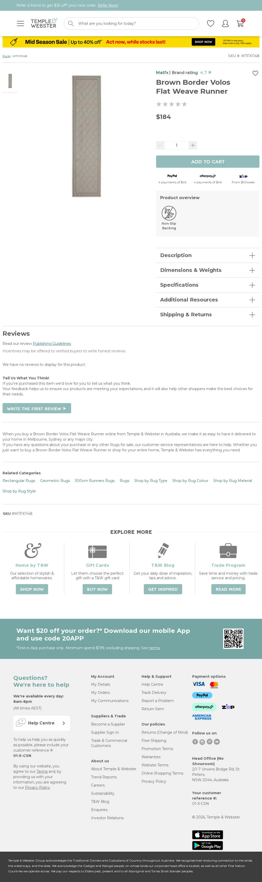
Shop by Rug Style (19, 491)
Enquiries (99, 809)
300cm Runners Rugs (95, 480)
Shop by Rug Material (232, 480)
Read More (228, 589)
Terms (42, 771)
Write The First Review (37, 409)
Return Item (152, 709)
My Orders (100, 692)
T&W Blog (100, 801)
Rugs (6, 56)
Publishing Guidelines (52, 343)
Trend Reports (104, 777)
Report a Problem (157, 700)
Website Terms (154, 765)
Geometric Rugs (55, 480)
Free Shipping (153, 740)
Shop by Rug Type (150, 480)
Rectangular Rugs (19, 480)
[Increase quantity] (193, 145)
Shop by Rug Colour (190, 480)
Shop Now (32, 589)
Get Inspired (163, 589)
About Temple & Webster (113, 769)
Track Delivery (153, 692)
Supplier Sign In (105, 732)
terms (154, 648)
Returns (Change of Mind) (164, 732)
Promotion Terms (157, 748)
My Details (100, 684)
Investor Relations (107, 818)
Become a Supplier (108, 724)
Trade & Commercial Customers (109, 743)
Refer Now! (108, 5)
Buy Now (97, 589)
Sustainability (102, 793)
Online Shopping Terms (162, 773)
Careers (98, 785)
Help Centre (152, 684)
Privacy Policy (37, 787)
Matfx (162, 72)
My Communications (109, 700)
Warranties (150, 757)
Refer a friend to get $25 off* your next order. (67, 5)
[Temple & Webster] (44, 23)
